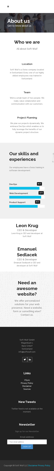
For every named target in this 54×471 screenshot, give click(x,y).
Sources (27, 389)
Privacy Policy (27, 383)
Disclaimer (27, 386)
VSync (27, 380)
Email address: (27, 437)
